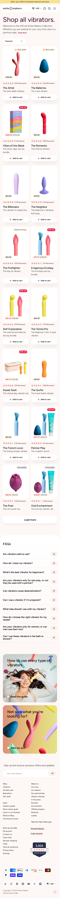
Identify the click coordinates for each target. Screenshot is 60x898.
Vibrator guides (9, 806)
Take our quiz (18, 747)
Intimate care (8, 790)
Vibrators (6, 787)
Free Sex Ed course (10, 819)
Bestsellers (7, 793)
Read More (22, 33)
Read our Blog (8, 816)
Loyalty (34, 816)
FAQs (5, 844)
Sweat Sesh (10, 390)
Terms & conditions (10, 847)
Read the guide (19, 696)
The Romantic (39, 145)
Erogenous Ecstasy (42, 268)
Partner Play (38, 448)
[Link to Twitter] (34, 883)
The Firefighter (11, 268)
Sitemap (6, 853)
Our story (35, 787)
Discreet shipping (10, 841)
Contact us (7, 834)
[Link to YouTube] (28, 883)
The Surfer (37, 390)
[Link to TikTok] (5, 883)
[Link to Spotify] (40, 883)
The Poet (8, 505)
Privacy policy (8, 850)
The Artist (8, 88)
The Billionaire (11, 206)
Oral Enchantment (41, 505)
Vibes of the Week (13, 145)
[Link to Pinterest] (22, 883)
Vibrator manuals (38, 796)
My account (7, 831)
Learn (5, 803)
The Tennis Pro (39, 329)
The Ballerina (38, 88)
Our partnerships (38, 793)
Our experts (36, 790)
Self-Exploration (12, 329)
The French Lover (13, 448)
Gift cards (7, 796)
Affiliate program (37, 809)
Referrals (34, 812)
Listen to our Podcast (11, 812)
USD (37, 8)
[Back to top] (55, 892)
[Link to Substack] (17, 883)
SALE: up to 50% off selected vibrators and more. (30, 2)
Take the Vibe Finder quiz (41, 822)
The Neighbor (39, 206)
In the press (36, 800)
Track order (7, 837)
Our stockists (36, 806)
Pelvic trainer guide (10, 809)
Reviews (34, 803)
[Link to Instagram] (11, 883)
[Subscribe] (52, 773)
